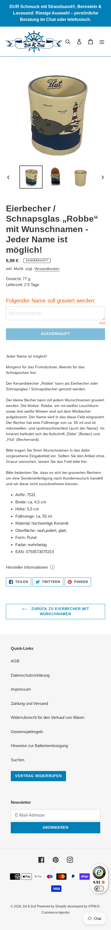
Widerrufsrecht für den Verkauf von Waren (47, 717)
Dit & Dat (29, 906)
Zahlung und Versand (29, 703)
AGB (15, 661)
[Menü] (101, 41)
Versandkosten (47, 268)
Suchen (17, 760)
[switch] (99, 889)
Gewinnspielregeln (27, 731)
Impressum (21, 689)
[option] (31, 177)
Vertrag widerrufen (38, 776)
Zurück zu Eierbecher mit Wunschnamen (59, 611)
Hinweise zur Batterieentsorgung (39, 745)
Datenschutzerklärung (30, 675)
